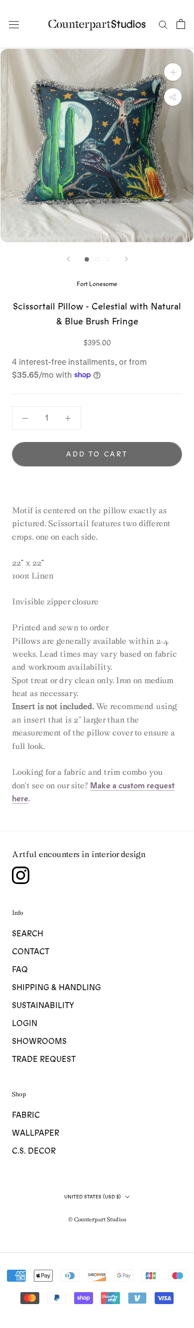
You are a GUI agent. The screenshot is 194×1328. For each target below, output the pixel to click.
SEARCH (27, 933)
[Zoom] (173, 72)
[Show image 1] (87, 259)
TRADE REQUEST (44, 1059)
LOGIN (24, 1023)
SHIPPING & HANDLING (56, 987)
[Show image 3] (107, 259)
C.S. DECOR (34, 1151)
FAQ (20, 969)
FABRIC (26, 1115)
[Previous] (68, 259)
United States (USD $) (92, 1196)
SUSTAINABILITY (43, 1005)
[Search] (163, 24)
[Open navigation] (14, 24)
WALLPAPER (35, 1133)
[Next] (126, 259)
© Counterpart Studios (97, 1219)
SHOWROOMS (39, 1041)
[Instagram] (20, 875)
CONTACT (30, 951)
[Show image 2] (97, 259)
